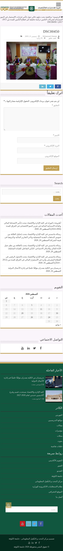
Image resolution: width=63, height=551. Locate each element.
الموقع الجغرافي (55, 492)
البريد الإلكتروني (51, 146)
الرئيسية (57, 17)
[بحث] (8, 505)
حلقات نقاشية (56, 446)
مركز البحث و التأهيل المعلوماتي (48, 481)
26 (32, 317)
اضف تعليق (52, 38)
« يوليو (58, 325)
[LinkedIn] (28, 348)
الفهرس (58, 415)
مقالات (59, 425)
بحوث (60, 441)
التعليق (55, 105)
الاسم (56, 135)
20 (22, 313)
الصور (59, 466)
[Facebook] (40, 348)
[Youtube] (22, 348)
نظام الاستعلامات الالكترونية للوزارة (47, 486)
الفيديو (59, 471)
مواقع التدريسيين (55, 420)
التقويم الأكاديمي (55, 460)
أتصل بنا (59, 497)
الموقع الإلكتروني (52, 156)
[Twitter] (34, 348)
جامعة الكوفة (57, 476)
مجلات (59, 436)
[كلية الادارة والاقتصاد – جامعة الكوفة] (31, 9)
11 (41, 309)
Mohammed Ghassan (50, 36)
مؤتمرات (58, 431)
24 (49, 317)
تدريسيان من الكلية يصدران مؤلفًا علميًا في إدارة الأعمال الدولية (34, 268)
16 (57, 313)
